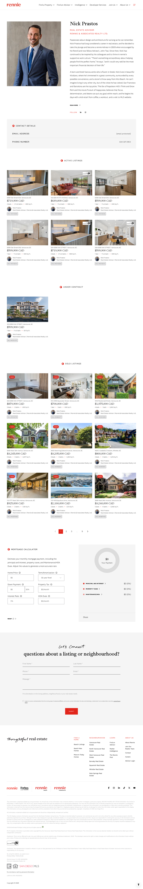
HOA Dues (42, 596)
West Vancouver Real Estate (96, 756)
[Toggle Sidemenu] (134, 5)
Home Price (13, 572)
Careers (127, 757)
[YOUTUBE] (134, 788)
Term (46, 573)
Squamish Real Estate (97, 765)
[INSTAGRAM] (85, 112)
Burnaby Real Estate (96, 761)
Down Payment (14, 584)
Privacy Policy (11, 855)
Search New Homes (78, 749)
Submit (71, 711)
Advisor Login (130, 761)
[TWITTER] (129, 788)
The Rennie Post (114, 756)
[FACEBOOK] (108, 788)
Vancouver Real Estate (94, 743)
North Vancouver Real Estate (97, 750)
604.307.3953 (125, 142)
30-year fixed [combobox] (46, 578)
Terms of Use (19, 855)
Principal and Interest (95, 583)
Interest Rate (13, 596)
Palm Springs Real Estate (95, 774)
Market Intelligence (114, 750)
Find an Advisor (112, 743)
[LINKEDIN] (81, 112)
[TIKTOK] (124, 788)
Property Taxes (92, 589)
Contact (128, 753)
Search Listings (79, 744)
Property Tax (43, 584)
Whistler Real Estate (96, 769)
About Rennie (130, 742)
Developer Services (98, 5)
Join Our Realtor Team (129, 748)
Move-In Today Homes (79, 756)
